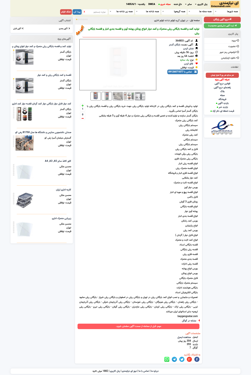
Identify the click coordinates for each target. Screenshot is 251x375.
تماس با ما (144, 371)
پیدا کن (77, 12)
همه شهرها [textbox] (232, 11)
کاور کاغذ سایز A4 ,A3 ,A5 (58, 161)
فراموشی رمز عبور (228, 52)
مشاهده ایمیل (184, 337)
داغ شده (178, 4)
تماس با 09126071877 (180, 72)
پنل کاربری (202, 4)
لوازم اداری (159, 21)
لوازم (173, 21)
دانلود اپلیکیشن (228, 58)
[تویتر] (181, 359)
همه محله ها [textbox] (205, 11)
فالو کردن (188, 64)
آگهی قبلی (17, 28)
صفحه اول (195, 21)
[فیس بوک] (196, 359)
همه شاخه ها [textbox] (152, 11)
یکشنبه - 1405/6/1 (135, 4)
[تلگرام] (174, 359)
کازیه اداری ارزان (63, 190)
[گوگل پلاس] (189, 359)
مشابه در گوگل (189, 321)
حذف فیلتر (66, 12)
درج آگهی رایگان (221, 19)
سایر (189, 4)
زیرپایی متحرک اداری (61, 218)
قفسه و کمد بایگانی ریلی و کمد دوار (54, 75)
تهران (182, 21)
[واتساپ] (166, 359)
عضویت (232, 46)
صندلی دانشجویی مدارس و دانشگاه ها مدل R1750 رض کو (43, 132)
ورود (234, 41)
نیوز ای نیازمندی (129, 371)
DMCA (151, 4)
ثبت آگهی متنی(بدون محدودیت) (221, 25)
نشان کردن (188, 49)
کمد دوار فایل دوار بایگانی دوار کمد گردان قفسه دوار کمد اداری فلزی (39, 104)
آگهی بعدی (63, 28)
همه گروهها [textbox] (179, 11)
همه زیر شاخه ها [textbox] (124, 11)
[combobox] (226, 11)
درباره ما (155, 371)
